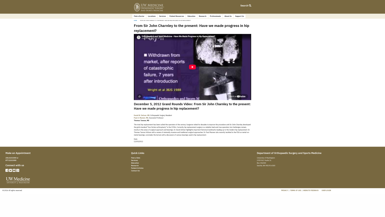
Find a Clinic (135, 158)
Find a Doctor (139, 16)
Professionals (215, 16)
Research (202, 16)
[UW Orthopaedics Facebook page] (7, 171)
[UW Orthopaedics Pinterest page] (18, 171)
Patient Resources (177, 16)
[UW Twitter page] (11, 171)
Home (149, 8)
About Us (228, 16)
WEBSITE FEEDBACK (311, 190)
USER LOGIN (326, 190)
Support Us (239, 16)
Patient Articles (137, 168)
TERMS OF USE (295, 190)
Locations (152, 16)
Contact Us (135, 171)
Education (191, 16)
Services (162, 16)
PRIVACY (284, 190)
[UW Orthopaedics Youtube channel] (14, 171)
